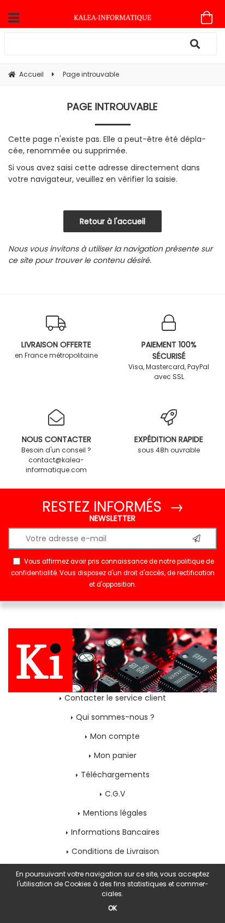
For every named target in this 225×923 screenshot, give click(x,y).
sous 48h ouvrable (168, 444)
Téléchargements (115, 774)
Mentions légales (115, 812)
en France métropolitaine (56, 349)
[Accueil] (112, 17)
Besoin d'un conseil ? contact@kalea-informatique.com (56, 454)
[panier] (206, 17)
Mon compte (115, 736)
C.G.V (115, 793)
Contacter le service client (115, 697)
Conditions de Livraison (115, 851)
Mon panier (115, 755)
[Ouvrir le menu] (14, 17)
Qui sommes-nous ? (115, 717)
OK (112, 908)
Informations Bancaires (115, 832)
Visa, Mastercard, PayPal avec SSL (168, 360)
